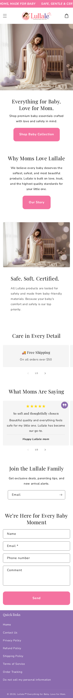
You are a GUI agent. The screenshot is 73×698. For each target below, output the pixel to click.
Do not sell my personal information (27, 680)
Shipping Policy (13, 656)
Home (7, 624)
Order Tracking (12, 672)
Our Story (36, 202)
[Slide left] (28, 373)
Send (37, 598)
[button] (5, 16)
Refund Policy (12, 648)
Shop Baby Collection (36, 134)
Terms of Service (14, 664)
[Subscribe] (60, 494)
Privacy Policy (12, 640)
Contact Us (10, 632)
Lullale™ (22, 694)
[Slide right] (45, 373)
